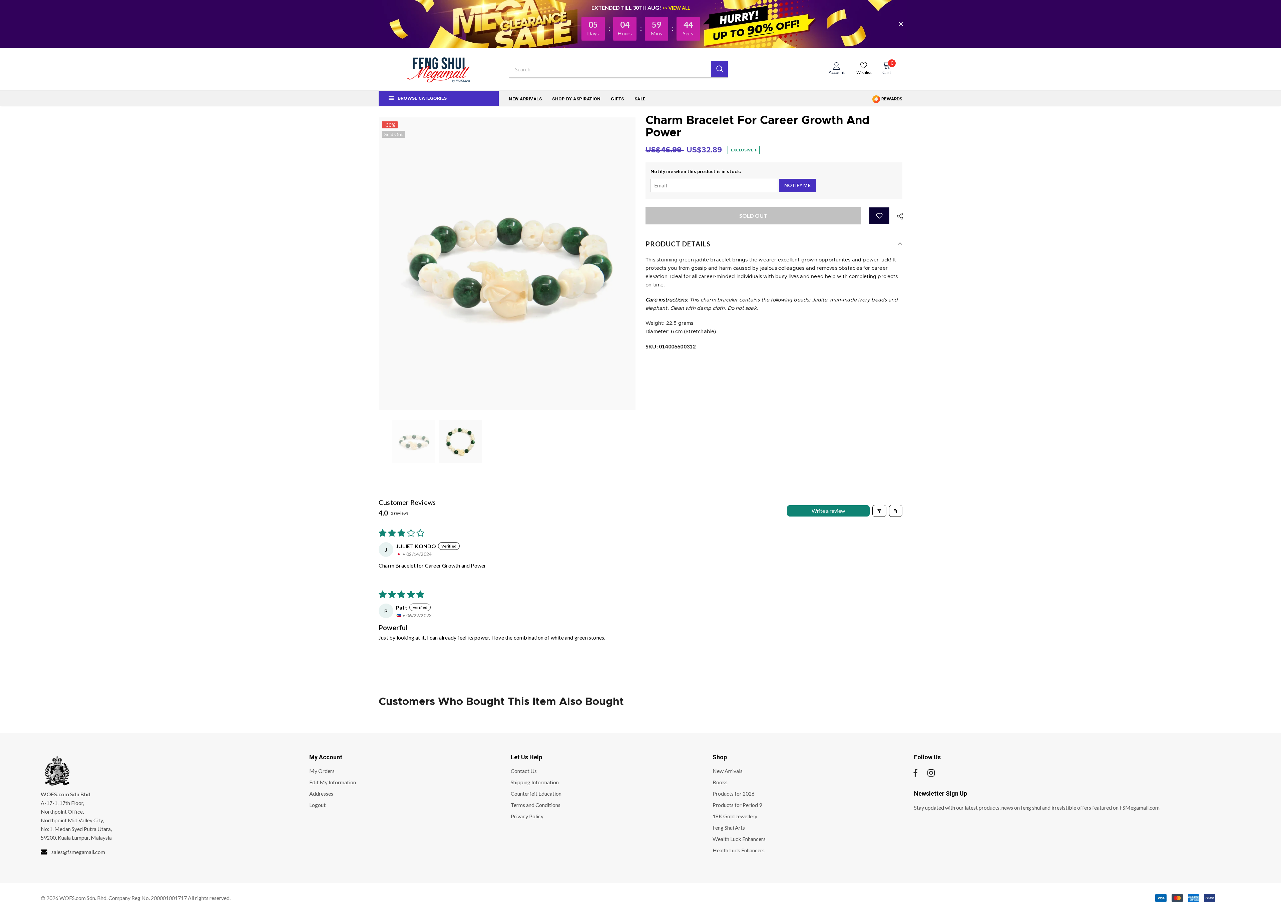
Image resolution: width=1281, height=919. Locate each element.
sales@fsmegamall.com (78, 852)
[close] (900, 23)
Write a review (828, 511)
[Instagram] (931, 773)
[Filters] (879, 511)
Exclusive (742, 149)
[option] (507, 263)
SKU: (671, 346)
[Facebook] (915, 773)
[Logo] (439, 69)
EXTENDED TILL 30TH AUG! (626, 7)
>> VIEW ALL (676, 8)
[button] (879, 215)
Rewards (891, 99)
